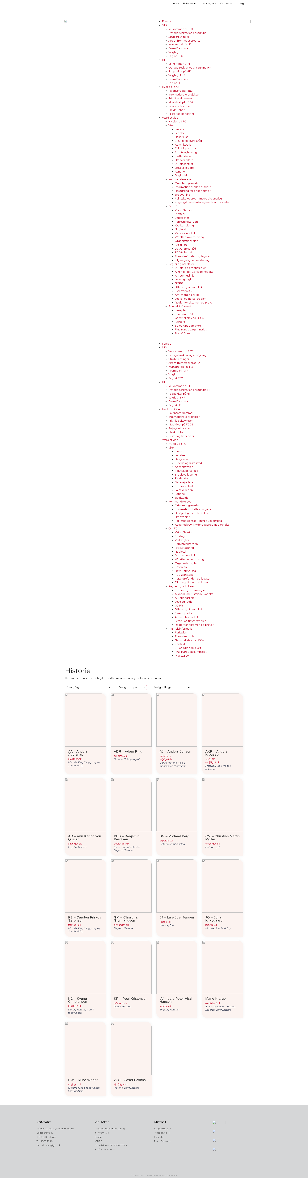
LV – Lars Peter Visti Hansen (176, 1000)
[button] (200, 340)
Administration (184, 144)
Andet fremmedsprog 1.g (184, 40)
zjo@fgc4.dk (121, 1084)
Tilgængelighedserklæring (192, 260)
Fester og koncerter (181, 113)
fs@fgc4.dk (74, 924)
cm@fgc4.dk (212, 843)
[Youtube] (160, 1169)
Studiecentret (184, 163)
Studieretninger (178, 36)
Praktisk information (181, 306)
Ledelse (180, 133)
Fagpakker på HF (179, 71)
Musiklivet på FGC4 (180, 102)
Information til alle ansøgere (193, 187)
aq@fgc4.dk (75, 843)
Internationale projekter (184, 94)
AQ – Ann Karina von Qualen (84, 837)
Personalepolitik (185, 233)
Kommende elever (180, 179)
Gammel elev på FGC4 (189, 318)
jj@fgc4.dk (165, 921)
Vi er (171, 125)
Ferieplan (181, 310)
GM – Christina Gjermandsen (125, 918)
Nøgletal (180, 229)
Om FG (173, 206)
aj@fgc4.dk (166, 759)
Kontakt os (226, 3)
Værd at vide (170, 117)
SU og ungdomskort (188, 325)
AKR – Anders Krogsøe (216, 752)
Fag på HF (174, 83)
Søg (241, 3)
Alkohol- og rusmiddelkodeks (194, 271)
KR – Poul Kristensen (131, 998)
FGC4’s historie (184, 252)
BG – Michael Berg (174, 836)
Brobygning (182, 194)
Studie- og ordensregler (190, 267)
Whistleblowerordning (189, 237)
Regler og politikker (181, 264)
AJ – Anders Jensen (175, 751)
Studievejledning (186, 152)
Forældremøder (185, 314)
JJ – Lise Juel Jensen (177, 917)
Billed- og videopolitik (189, 287)
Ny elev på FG (177, 121)
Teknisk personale (186, 148)
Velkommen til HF (180, 63)
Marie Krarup (215, 998)
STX (164, 25)
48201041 (210, 759)
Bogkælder (182, 175)
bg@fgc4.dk (166, 840)
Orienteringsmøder (187, 183)
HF (164, 59)
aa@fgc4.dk (74, 759)
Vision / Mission (184, 210)
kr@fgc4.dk (120, 1003)
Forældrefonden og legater (192, 256)
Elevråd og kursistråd (188, 140)
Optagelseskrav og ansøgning (187, 33)
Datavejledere (184, 160)
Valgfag (173, 52)
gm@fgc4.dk (121, 924)
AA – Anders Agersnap (78, 752)
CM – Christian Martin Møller (222, 837)
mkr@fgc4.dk (213, 1003)
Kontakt (180, 321)
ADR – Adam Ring (128, 751)
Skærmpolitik (183, 291)
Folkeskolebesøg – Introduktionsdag (198, 198)
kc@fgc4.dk (74, 1006)
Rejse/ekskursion (179, 106)
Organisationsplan (186, 241)
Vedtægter (182, 217)
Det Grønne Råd (185, 248)
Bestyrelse (181, 137)
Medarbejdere (208, 3)
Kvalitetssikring (184, 225)
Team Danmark (178, 48)
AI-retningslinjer (185, 275)
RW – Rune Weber (83, 1080)
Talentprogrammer (180, 90)
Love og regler (184, 279)
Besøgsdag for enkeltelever (193, 190)
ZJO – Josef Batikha (130, 1080)
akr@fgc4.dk (212, 762)
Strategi (180, 214)
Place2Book (182, 333)
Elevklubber (176, 110)
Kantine (180, 171)
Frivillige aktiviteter (180, 98)
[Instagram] (147, 1169)
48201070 (165, 755)
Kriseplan (181, 244)
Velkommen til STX (180, 29)
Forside (166, 21)
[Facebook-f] (154, 1169)
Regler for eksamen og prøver (194, 302)
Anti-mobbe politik (187, 294)
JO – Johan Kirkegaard (214, 918)
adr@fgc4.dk (121, 755)
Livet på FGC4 (171, 86)
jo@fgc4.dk (211, 924)
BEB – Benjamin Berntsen (127, 837)
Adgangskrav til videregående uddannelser (203, 202)
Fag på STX (175, 56)
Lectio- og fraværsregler (190, 298)
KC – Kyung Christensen (77, 1000)
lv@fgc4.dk (166, 1006)
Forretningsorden (186, 221)
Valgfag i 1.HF (176, 75)
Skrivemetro (190, 3)
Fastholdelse (183, 156)
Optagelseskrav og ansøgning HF (189, 67)
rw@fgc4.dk (75, 1084)
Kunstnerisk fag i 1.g (181, 44)
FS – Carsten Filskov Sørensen (84, 918)
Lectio (175, 3)
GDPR (179, 283)
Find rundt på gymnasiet (191, 329)
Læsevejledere (184, 167)
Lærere (179, 129)
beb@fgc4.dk (121, 843)
